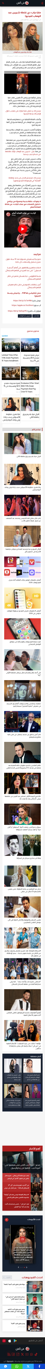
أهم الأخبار (34, 1148)
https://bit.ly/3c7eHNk (22, 301)
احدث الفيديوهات (24, 1277)
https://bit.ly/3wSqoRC (17, 311)
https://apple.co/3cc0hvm (23, 305)
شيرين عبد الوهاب (25, 316)
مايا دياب (36, 316)
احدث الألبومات (33, 1219)
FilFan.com (38, 1361)
